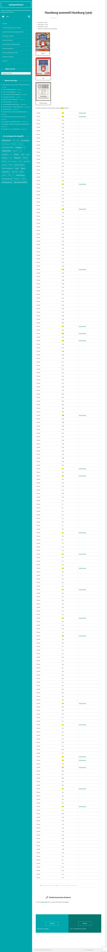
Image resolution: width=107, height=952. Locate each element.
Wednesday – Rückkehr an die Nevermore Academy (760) (16, 124)
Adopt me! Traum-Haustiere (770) (10, 99)
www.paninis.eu (16, 4)
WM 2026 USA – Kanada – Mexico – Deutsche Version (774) (16, 84)
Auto (14, 140)
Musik (11, 157)
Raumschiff (27, 161)
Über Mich (4, 23)
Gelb (24, 147)
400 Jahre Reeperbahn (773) (9, 89)
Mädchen (17, 158)
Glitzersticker (82, 113)
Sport (23, 168)
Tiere (21, 172)
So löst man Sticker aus (7, 40)
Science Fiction (19, 165)
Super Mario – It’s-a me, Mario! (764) (11, 129)
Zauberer (24, 178)
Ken (11, 154)
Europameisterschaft (7, 147)
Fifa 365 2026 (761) (7, 109)
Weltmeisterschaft (7, 179)
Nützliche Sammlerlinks (8, 48)
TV (9, 175)
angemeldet (44, 902)
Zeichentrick (7, 182)
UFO (13, 175)
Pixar (9, 161)
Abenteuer (6, 140)
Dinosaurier (14, 143)
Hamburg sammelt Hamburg (48, 885)
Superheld (15, 172)
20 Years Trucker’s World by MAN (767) (12, 94)
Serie (17, 168)
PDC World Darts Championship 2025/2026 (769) (14, 116)
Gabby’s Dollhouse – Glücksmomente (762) (13, 106)
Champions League (5, 143)
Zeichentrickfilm (20, 182)
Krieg (22, 154)
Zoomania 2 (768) (7, 102)
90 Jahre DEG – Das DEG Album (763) (11, 121)
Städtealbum (6, 172)
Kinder (16, 154)
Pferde (4, 161)
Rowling (10, 164)
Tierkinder (4, 175)
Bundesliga (25, 140)
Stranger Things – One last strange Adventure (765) (14, 111)
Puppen (20, 161)
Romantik (4, 164)
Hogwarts (15, 150)
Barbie (18, 140)
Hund (20, 150)
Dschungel (20, 143)
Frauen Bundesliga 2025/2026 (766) (11, 104)
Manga (27, 154)
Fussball (18, 147)
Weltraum (17, 178)
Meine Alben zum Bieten (8, 36)
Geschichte (6, 151)
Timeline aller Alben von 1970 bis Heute (11, 27)
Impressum (4, 60)
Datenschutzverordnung (7, 56)
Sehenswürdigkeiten (7, 168)
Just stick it (5, 154)
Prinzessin (14, 161)
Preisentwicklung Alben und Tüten (10, 52)
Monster (4, 158)
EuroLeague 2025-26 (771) (9, 97)
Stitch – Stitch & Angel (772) (9, 92)
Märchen (25, 158)
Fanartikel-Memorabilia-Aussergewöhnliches (12, 32)
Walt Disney (20, 175)
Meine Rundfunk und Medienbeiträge (11, 44)
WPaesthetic (90, 950)
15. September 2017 (53, 17)
